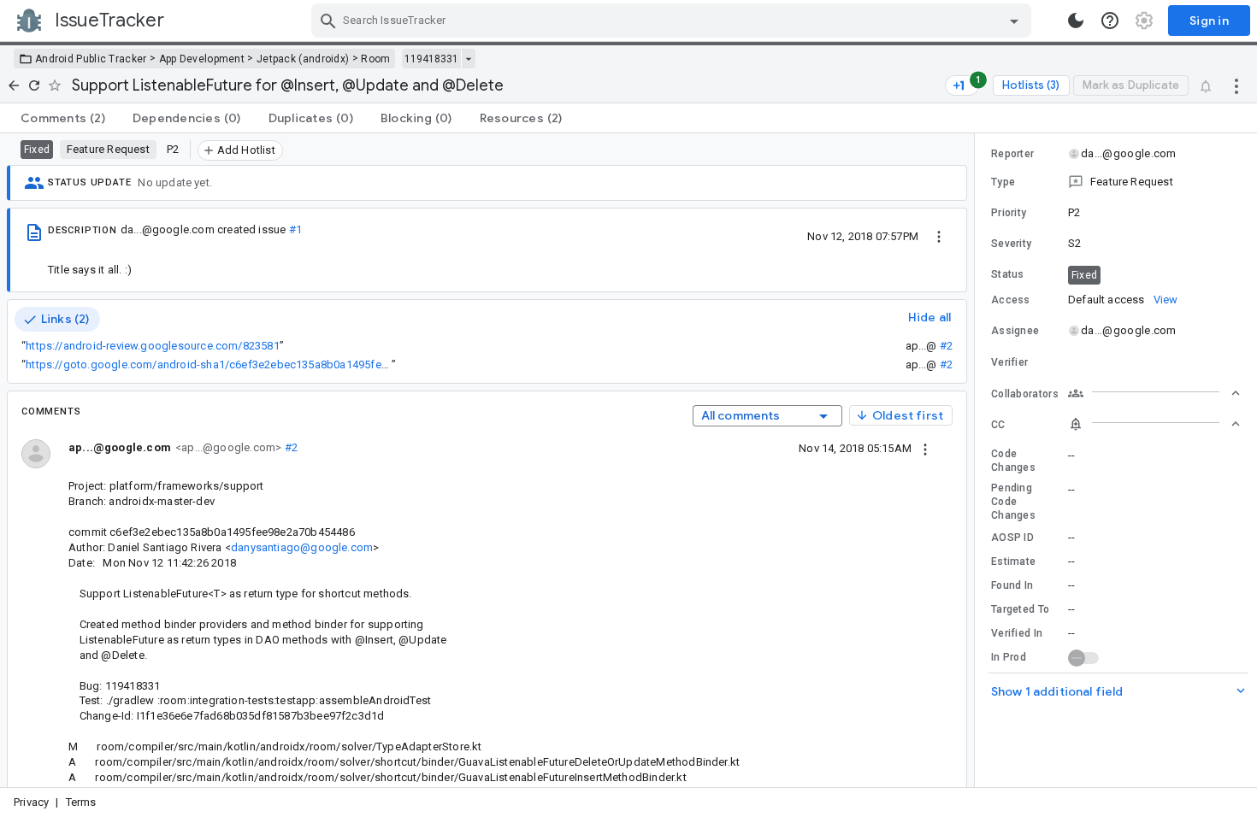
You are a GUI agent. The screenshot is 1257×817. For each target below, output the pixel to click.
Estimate (1013, 561)
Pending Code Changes (1013, 501)
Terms (81, 802)
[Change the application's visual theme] (1076, 20)
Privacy (31, 802)
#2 (946, 345)
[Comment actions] (925, 447)
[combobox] (673, 20)
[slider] (977, 460)
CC (998, 425)
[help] (1110, 20)
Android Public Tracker (91, 59)
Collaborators (1025, 394)
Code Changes (1013, 460)
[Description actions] (939, 236)
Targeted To (1020, 609)
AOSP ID (1012, 538)
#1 (295, 229)
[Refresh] (34, 85)
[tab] (63, 117)
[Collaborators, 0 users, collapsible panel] (1154, 393)
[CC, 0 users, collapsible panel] (1154, 424)
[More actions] (1236, 85)
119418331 (431, 59)
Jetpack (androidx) (303, 59)
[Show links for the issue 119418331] (468, 59)
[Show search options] (1014, 20)
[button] (1116, 182)
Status (1007, 274)
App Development (202, 59)
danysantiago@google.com (302, 547)
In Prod (1008, 657)
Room (375, 59)
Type (1003, 182)
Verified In (1016, 633)
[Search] (328, 20)
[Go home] (13, 85)
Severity (1011, 244)
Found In (1012, 585)
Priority (1008, 213)
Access (1010, 300)
